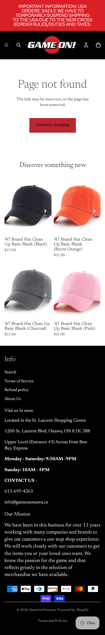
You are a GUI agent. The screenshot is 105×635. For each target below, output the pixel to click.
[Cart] (98, 45)
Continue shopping (52, 125)
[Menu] (6, 45)
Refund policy (16, 390)
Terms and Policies (52, 621)
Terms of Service (19, 381)
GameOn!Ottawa (42, 610)
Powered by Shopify (73, 610)
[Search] (18, 45)
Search (10, 372)
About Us (12, 399)
